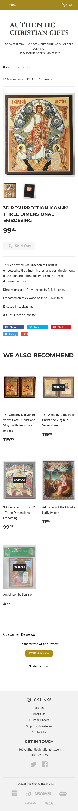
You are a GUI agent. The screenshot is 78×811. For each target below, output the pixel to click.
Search (39, 708)
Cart (71, 5)
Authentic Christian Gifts (40, 783)
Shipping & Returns (39, 726)
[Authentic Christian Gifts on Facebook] (45, 766)
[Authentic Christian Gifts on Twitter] (33, 766)
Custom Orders (39, 720)
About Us (39, 714)
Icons (21, 67)
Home (6, 67)
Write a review (39, 653)
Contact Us (39, 732)
